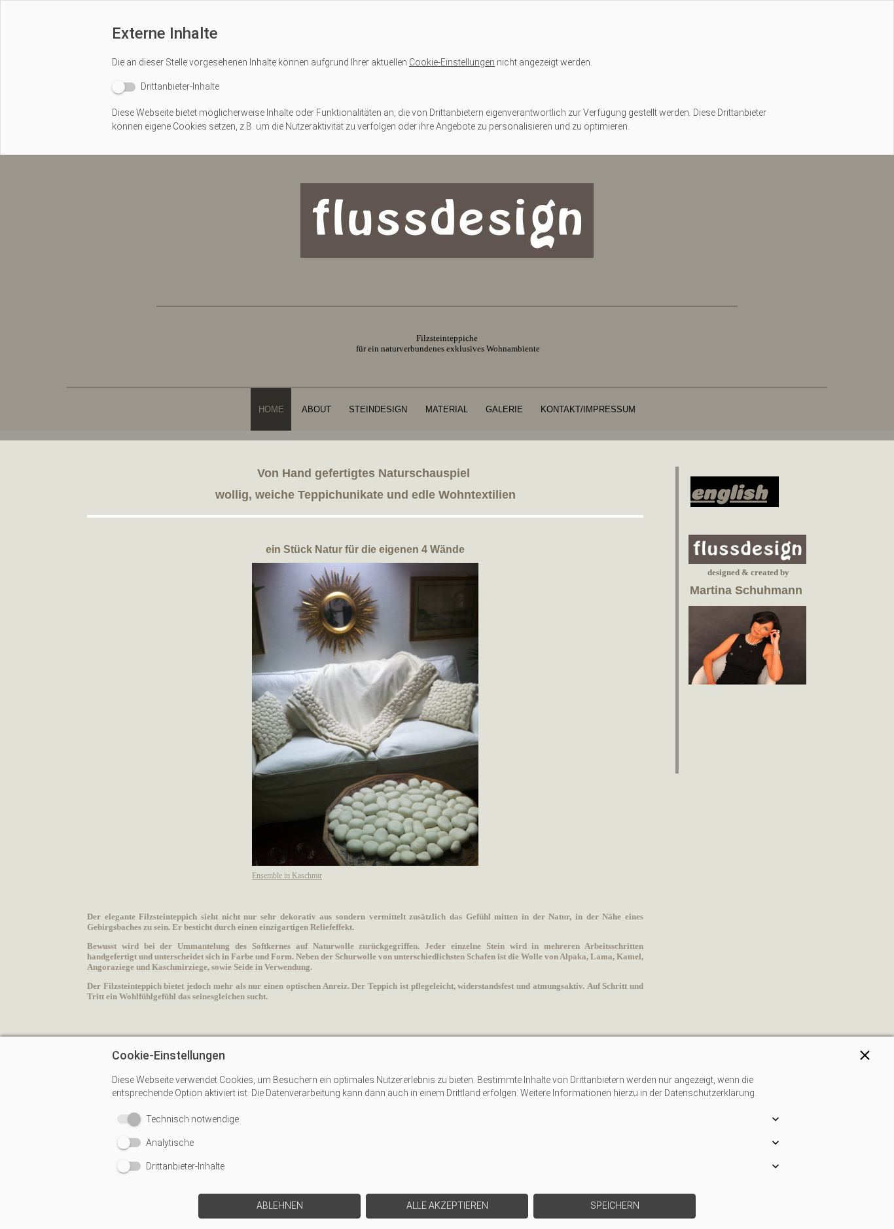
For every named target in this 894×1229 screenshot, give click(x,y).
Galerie (504, 409)
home (271, 409)
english (728, 489)
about (316, 409)
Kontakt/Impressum (588, 409)
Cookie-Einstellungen (452, 62)
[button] (865, 1055)
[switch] (165, 87)
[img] (447, 220)
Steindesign (378, 409)
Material (446, 409)
